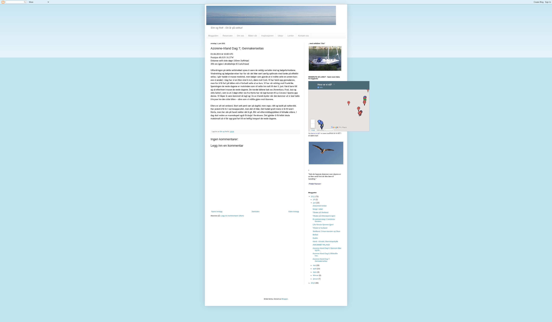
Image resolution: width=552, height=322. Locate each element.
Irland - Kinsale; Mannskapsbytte (325, 241)
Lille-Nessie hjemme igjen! (323, 225)
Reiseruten (228, 35)
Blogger (285, 299)
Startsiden (255, 212)
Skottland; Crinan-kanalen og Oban (326, 231)
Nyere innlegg (216, 212)
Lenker (291, 35)
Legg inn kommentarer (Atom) (232, 216)
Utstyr (280, 35)
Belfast (315, 235)
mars (315, 272)
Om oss (240, 35)
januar (315, 279)
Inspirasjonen (267, 35)
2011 (313, 196)
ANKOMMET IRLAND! (321, 245)
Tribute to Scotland (320, 228)
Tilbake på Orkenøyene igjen (324, 216)
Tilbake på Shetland (320, 212)
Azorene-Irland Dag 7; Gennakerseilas (321, 260)
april (315, 269)
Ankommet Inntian (320, 206)
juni (314, 203)
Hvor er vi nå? (315, 133)
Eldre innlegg (294, 212)
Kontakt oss (303, 35)
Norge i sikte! (318, 209)
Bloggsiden (213, 35)
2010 (313, 283)
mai (314, 265)
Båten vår (252, 35)
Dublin (315, 238)
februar (316, 275)
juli (314, 200)
